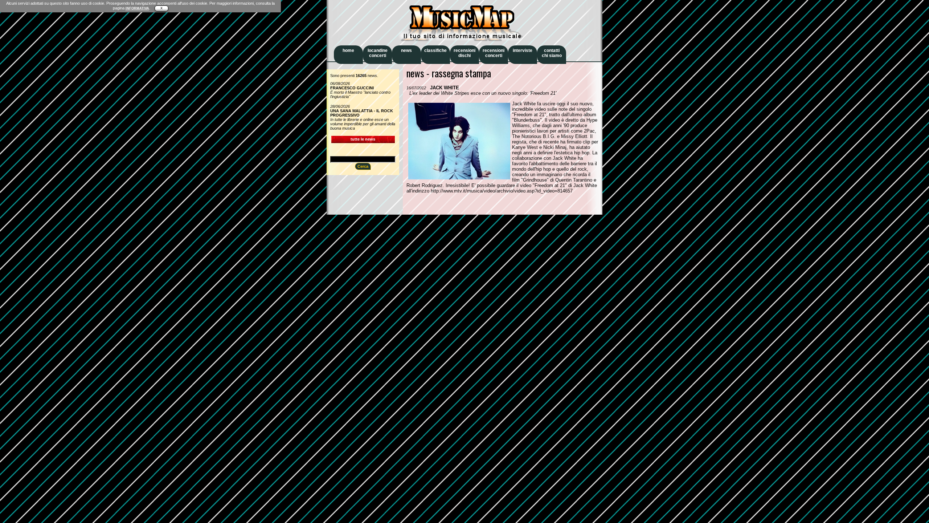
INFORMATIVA (137, 8)
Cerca (362, 166)
